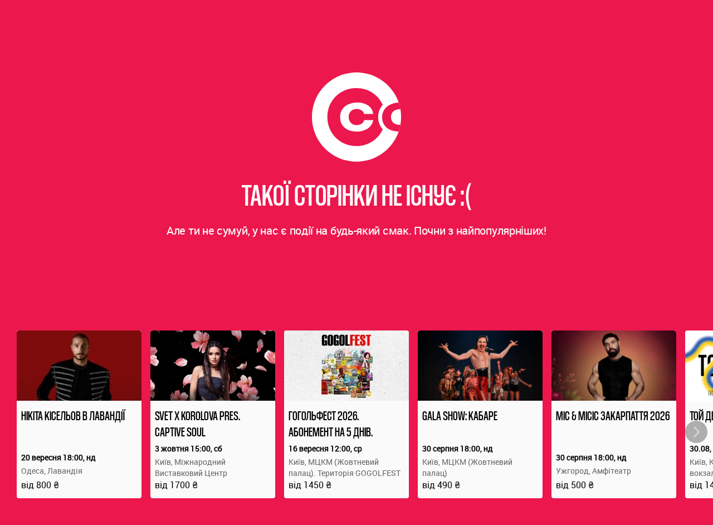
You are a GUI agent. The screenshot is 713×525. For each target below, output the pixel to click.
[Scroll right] (696, 432)
